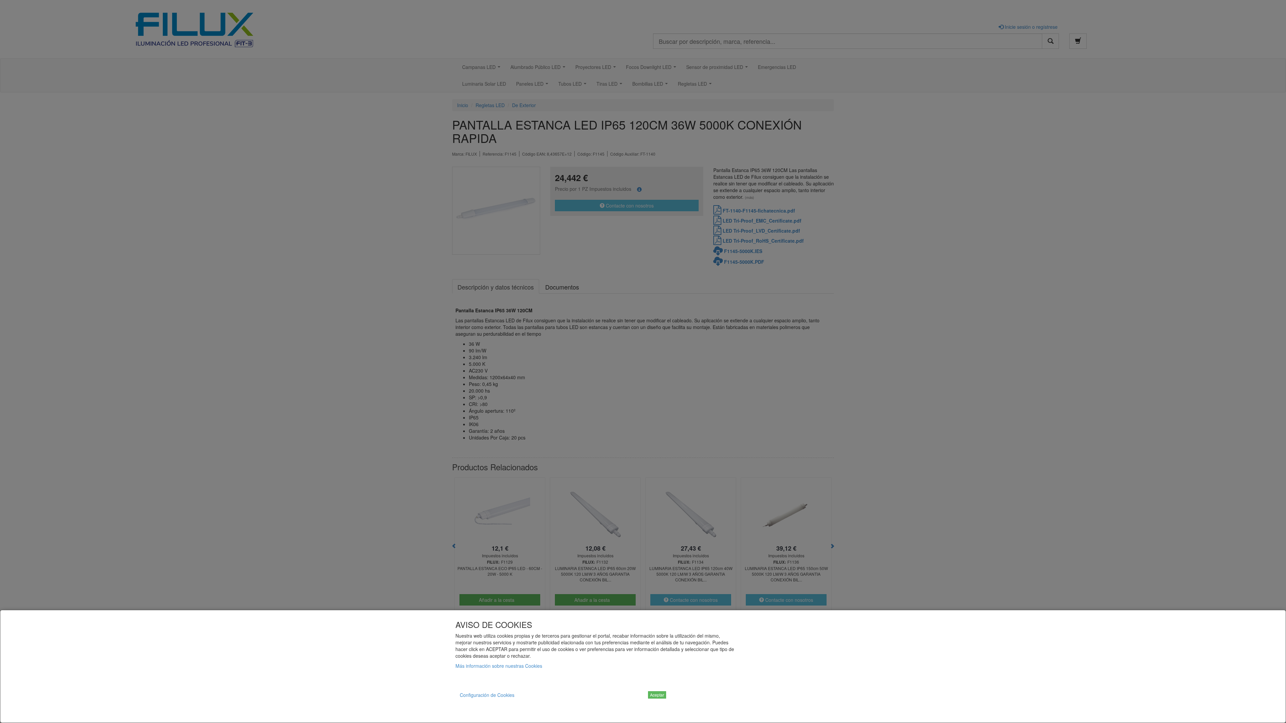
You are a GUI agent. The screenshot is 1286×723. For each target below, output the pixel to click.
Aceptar (657, 695)
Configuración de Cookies (487, 695)
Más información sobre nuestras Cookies (498, 665)
